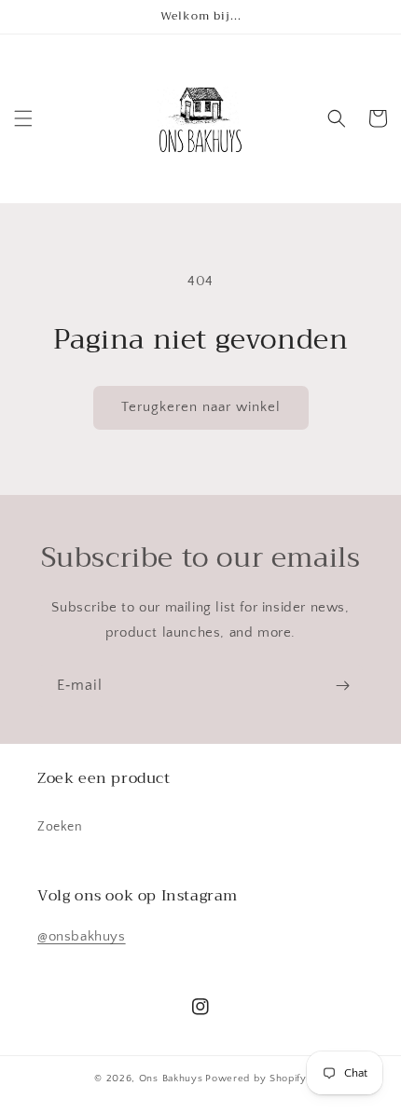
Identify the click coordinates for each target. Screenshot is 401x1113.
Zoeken (60, 826)
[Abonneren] (342, 686)
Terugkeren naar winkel (201, 407)
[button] (23, 118)
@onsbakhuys (81, 936)
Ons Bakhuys (171, 1078)
